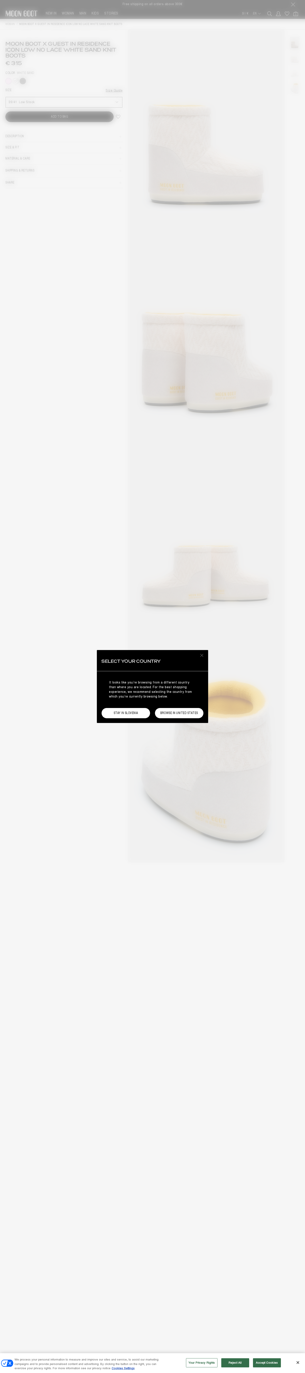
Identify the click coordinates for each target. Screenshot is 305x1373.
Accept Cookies (267, 1362)
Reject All (235, 1362)
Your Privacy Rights (201, 1362)
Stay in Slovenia (126, 713)
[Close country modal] (202, 655)
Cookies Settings (123, 1368)
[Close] (298, 1362)
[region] (152, 1363)
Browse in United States (179, 713)
